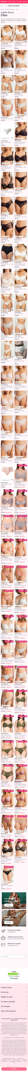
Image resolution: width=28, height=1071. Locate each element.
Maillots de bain (6, 997)
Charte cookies (20, 1058)
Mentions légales (16, 1059)
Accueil (2, 9)
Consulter (8, 905)
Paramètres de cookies (6, 1059)
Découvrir (8, 922)
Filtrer (14, 1069)
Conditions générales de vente (9, 1058)
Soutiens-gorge (6, 987)
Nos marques (5, 1006)
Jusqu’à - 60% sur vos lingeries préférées (14, 1)
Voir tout (3, 22)
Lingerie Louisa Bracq (9, 9)
